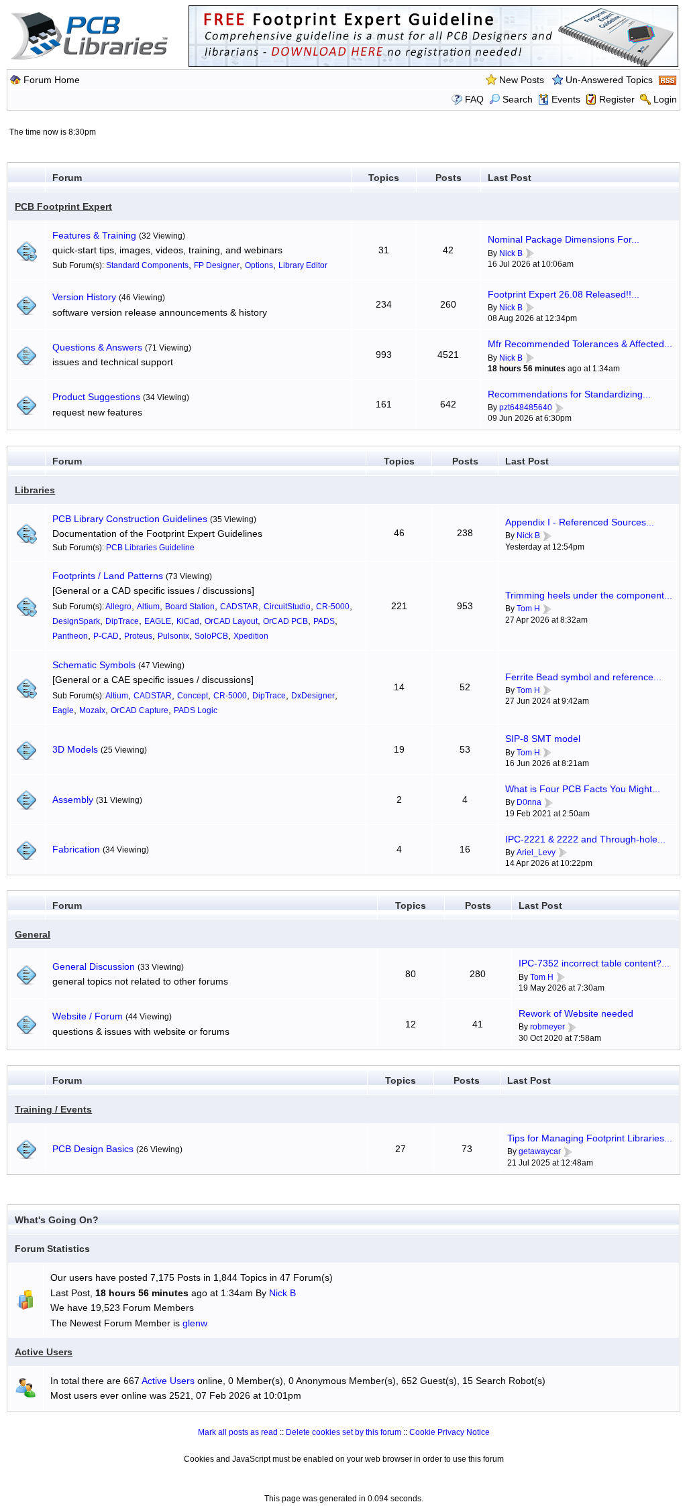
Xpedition (250, 636)
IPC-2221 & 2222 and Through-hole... (585, 839)
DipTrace (122, 621)
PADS (324, 621)
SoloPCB (211, 636)
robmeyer (547, 1026)
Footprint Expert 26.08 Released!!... (563, 294)
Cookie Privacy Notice (449, 1432)
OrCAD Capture (139, 710)
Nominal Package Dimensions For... (563, 239)
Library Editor (302, 265)
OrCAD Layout (231, 621)
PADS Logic (195, 710)
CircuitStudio (287, 606)
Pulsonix (173, 636)
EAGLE (157, 621)
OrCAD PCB (285, 621)
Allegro (118, 606)
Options (259, 265)
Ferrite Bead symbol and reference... (583, 677)
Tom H (528, 608)
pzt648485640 (525, 407)
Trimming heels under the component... (588, 595)
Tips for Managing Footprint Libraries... (589, 1138)
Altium (148, 606)
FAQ (474, 99)
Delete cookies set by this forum (343, 1432)
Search (518, 99)
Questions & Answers (97, 347)
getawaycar (540, 1151)
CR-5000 (333, 606)
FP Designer (217, 265)
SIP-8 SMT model (542, 738)
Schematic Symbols (94, 665)
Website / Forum (87, 1016)
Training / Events (53, 1109)
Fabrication (76, 849)
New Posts (521, 79)
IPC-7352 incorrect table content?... (594, 963)
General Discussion (93, 966)
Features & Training (94, 235)
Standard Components (147, 265)
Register (617, 99)
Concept (192, 695)
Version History (84, 297)
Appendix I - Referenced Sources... (579, 522)
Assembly (72, 799)
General (32, 934)
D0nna (529, 802)
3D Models (75, 749)
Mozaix (92, 710)
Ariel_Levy (536, 852)
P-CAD (106, 636)
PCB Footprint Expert (63, 206)
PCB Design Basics (93, 1148)
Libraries (35, 490)
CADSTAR (239, 606)
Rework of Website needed (576, 1013)
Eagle (63, 710)
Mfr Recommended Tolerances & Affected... (580, 343)
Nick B (511, 253)
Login (665, 99)
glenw (194, 1323)
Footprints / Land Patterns (107, 575)
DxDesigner (313, 695)
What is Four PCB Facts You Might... (582, 788)
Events (565, 99)
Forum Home (51, 79)
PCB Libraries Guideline (150, 547)
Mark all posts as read (238, 1432)
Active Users (43, 1351)
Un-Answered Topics (609, 79)
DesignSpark (76, 621)
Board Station (190, 606)
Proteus (138, 636)
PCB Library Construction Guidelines (129, 518)
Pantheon (70, 636)
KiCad (187, 621)
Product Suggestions (96, 396)
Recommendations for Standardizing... (569, 394)
